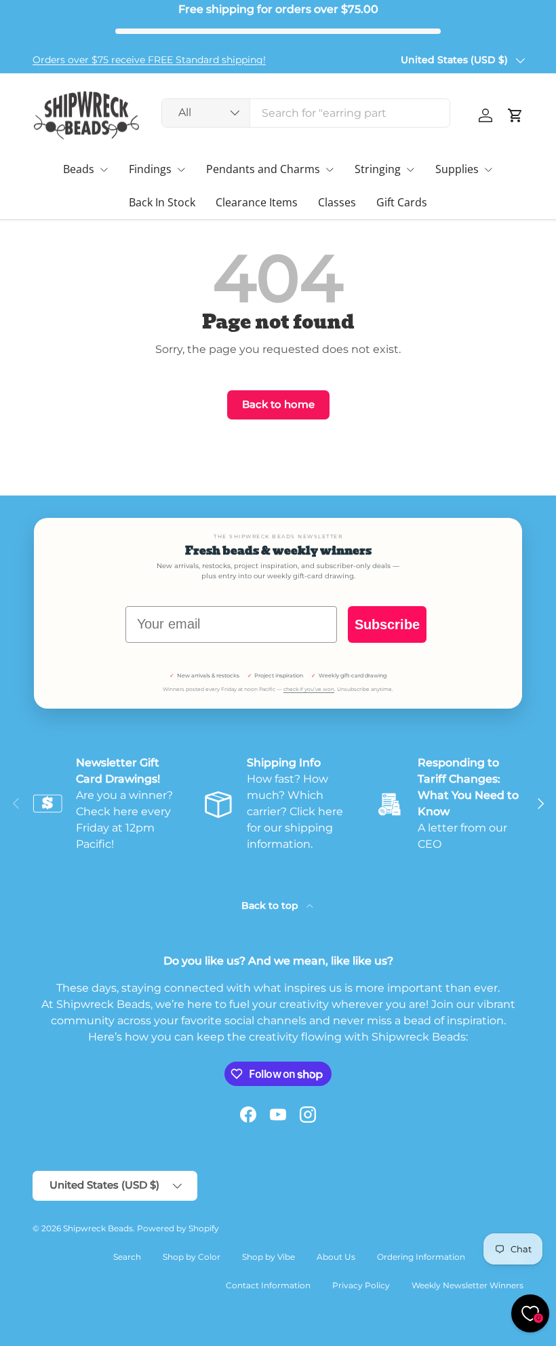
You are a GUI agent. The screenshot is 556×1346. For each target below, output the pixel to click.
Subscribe (387, 624)
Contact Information (268, 1285)
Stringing (378, 169)
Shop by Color (191, 1257)
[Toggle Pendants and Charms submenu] (329, 170)
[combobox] (306, 113)
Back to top (271, 905)
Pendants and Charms (263, 169)
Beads (78, 169)
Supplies (457, 169)
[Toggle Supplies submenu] (488, 170)
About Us (336, 1257)
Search (127, 1257)
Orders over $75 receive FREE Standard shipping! (149, 60)
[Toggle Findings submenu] (181, 170)
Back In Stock (162, 202)
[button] (515, 115)
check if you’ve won (308, 689)
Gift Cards (401, 202)
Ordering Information (421, 1257)
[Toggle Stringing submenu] (410, 170)
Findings (150, 169)
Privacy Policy (361, 1285)
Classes (337, 202)
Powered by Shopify (178, 1228)
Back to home (278, 404)
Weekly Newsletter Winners (467, 1285)
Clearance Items (257, 202)
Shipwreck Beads (98, 1228)
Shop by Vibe (268, 1257)
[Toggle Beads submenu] (104, 170)
